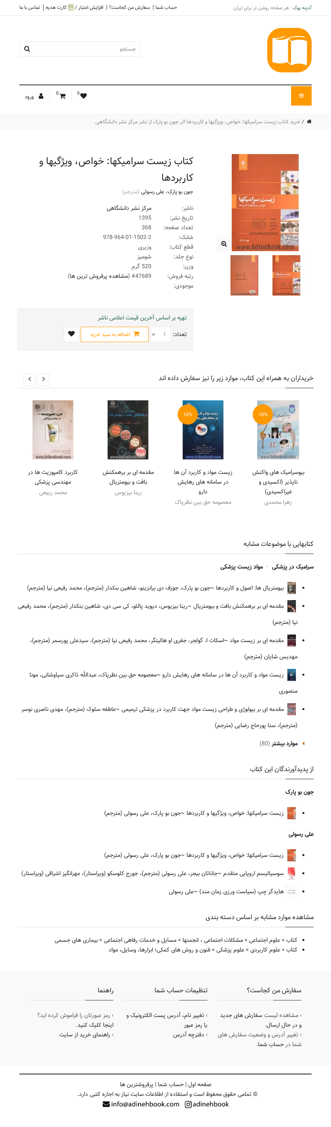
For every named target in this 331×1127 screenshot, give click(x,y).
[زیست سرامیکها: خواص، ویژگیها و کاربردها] (224, 244)
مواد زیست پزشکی (241, 567)
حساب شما (166, 7)
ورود (30, 96)
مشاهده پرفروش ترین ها (99, 276)
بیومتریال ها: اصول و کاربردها (250, 588)
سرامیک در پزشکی (293, 567)
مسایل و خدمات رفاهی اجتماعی (140, 940)
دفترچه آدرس (188, 1035)
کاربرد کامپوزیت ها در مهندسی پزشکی (53, 477)
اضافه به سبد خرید (110, 334)
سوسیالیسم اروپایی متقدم (254, 873)
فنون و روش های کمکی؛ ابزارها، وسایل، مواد (159, 950)
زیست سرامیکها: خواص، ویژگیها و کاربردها (235, 813)
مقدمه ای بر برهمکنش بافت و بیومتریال (128, 477)
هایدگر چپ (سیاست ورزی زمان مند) (242, 892)
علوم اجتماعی (264, 940)
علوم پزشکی (230, 950)
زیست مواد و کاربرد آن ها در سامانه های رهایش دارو (203, 482)
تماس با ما (29, 7)
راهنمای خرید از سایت (84, 1035)
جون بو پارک (180, 191)
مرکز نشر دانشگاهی (129, 208)
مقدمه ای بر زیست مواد (257, 640)
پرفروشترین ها (136, 1084)
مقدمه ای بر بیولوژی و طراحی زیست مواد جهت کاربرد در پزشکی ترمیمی (203, 709)
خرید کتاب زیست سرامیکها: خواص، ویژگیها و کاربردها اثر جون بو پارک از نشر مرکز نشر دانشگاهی (197, 121)
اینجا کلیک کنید (95, 1025)
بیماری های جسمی (76, 940)
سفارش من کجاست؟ (129, 7)
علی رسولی (152, 191)
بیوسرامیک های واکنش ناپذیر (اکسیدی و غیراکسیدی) (278, 482)
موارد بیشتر (284, 744)
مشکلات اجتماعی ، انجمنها (212, 940)
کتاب (291, 940)
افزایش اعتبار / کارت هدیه (74, 7)
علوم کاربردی (265, 950)
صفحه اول (200, 1084)
